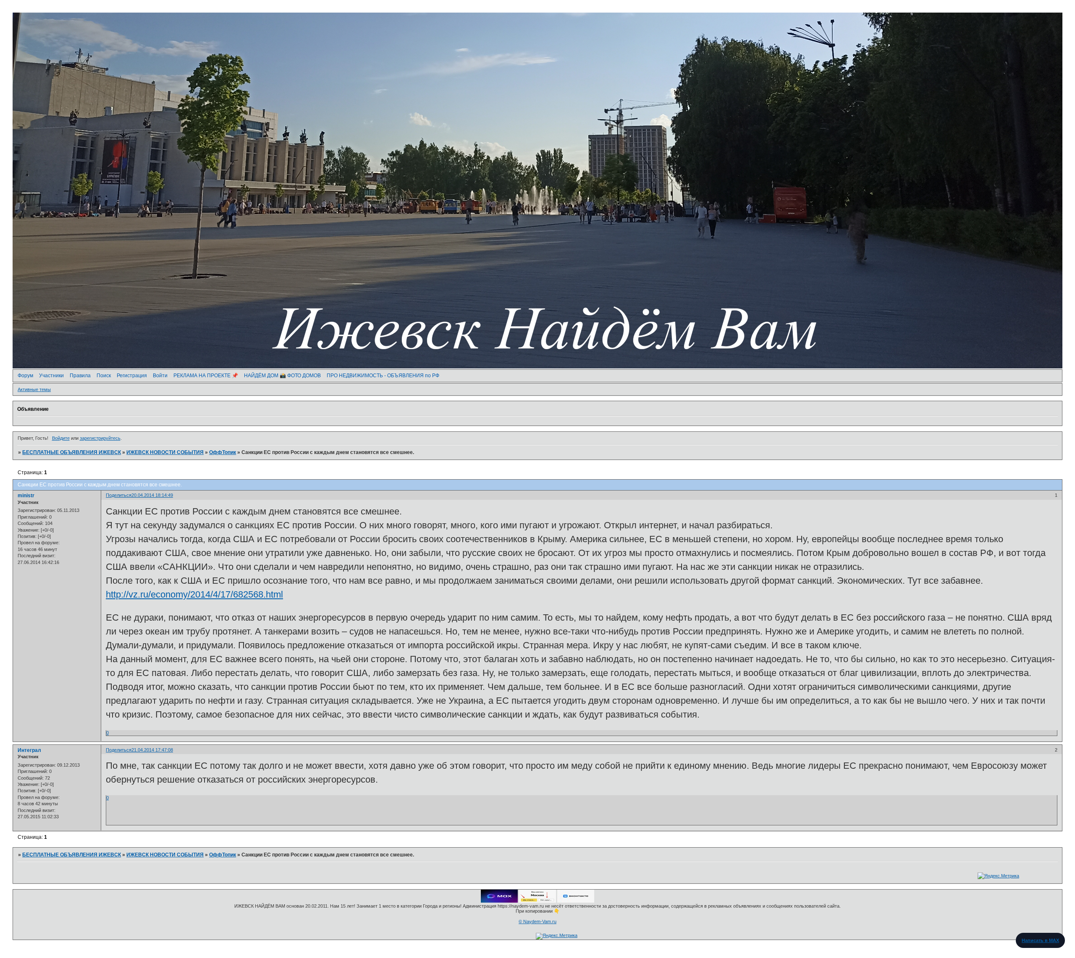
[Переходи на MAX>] (499, 900)
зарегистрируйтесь (100, 438)
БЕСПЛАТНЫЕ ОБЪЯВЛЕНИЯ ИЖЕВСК (71, 452)
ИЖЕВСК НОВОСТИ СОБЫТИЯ (165, 452)
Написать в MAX (1040, 940)
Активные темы (34, 389)
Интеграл (29, 750)
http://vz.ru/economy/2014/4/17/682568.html (194, 594)
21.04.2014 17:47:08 (152, 749)
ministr (26, 496)
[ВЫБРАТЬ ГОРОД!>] (537, 900)
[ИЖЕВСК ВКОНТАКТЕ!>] (575, 900)
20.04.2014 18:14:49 (152, 495)
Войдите (61, 438)
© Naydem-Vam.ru (537, 921)
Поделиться (118, 495)
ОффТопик (222, 452)
